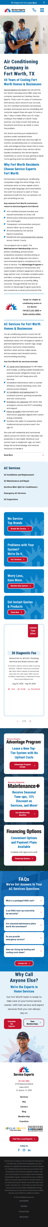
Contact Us (22, 963)
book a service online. (32, 314)
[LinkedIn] (29, 1150)
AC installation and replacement (21, 392)
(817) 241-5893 (32, 310)
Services (24, 1097)
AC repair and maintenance (19, 366)
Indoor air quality (14, 411)
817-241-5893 (24, 1081)
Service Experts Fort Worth (15, 90)
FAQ (24, 1101)
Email (23, 689)
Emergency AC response (17, 402)
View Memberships (32, 1022)
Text (13, 689)
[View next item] (30, 721)
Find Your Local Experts (22, 1139)
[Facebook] (19, 1150)
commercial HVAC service (32, 237)
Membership (24, 1116)
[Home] (14, 10)
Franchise (24, 1121)
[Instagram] (24, 1150)
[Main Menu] (42, 10)
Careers (24, 1106)
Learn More (32, 3)
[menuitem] (19, 475)
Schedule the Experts (12, 1023)
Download (35, 689)
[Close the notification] (44, 2)
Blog (24, 1111)
